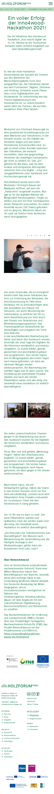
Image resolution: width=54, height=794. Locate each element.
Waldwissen (33, 726)
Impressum (31, 701)
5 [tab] (44, 235)
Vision (6, 717)
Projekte (5, 729)
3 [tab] (35, 235)
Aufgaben (7, 720)
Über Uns (7, 714)
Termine (7, 754)
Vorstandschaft (9, 723)
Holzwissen (33, 729)
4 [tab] (40, 235)
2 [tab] (31, 235)
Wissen (30, 723)
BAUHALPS (8, 732)
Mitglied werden (35, 719)
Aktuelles (5, 748)
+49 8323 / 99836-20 (9, 702)
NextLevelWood (10, 735)
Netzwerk (5, 711)
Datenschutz (32, 698)
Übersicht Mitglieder (33, 715)
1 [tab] (27, 235)
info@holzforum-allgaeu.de (11, 704)
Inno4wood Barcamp (11, 738)
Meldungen (8, 751)
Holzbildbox (8, 757)
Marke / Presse (32, 704)
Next (49, 235)
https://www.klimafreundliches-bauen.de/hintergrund (22, 635)
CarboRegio (8, 741)
